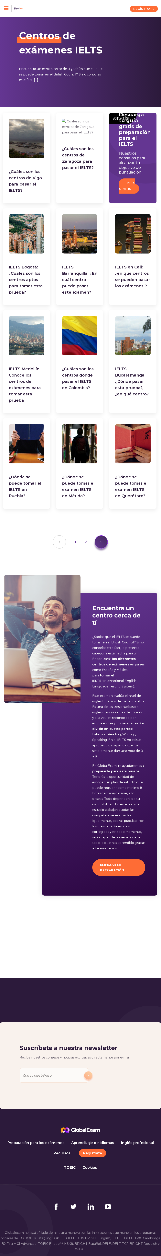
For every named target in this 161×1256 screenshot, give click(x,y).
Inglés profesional (137, 1143)
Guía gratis (127, 186)
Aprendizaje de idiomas (92, 1143)
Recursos (61, 1153)
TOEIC (70, 1167)
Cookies (89, 1167)
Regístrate (92, 1153)
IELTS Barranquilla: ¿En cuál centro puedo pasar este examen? (79, 280)
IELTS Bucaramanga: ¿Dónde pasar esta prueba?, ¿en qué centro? (132, 381)
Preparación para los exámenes (35, 1143)
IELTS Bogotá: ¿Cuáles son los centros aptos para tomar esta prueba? (26, 280)
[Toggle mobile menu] (8, 8)
